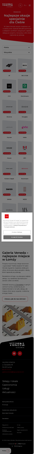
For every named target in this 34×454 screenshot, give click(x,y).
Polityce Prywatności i (20, 225)
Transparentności (9, 227)
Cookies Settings (17, 232)
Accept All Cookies (17, 237)
